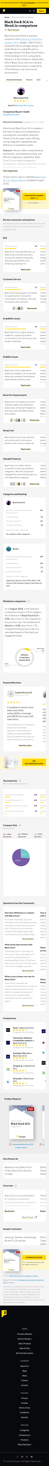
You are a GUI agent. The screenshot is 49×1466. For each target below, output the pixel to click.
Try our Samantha (27, 2)
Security (24, 1417)
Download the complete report (34, 196)
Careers (24, 1380)
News (24, 1375)
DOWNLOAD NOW (34, 1257)
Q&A (38, 80)
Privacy (24, 1398)
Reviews (29, 80)
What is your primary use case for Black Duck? (20, 978)
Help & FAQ (24, 1348)
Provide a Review (24, 1334)
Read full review (25, 745)
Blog (25, 1371)
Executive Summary (14, 80)
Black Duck (27, 1217)
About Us (24, 1366)
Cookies (24, 1403)
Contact (24, 1385)
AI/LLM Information (24, 1353)
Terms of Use (24, 1407)
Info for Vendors (24, 1339)
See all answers (28, 939)
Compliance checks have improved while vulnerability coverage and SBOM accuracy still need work (20, 713)
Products (25, 1440)
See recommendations (34, 762)
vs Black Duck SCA (23, 1028)
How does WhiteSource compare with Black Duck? (19, 914)
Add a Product (24, 1343)
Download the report (11, 114)
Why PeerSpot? (13, 30)
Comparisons (24, 1435)
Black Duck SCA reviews (24, 105)
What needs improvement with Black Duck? (18, 946)
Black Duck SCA (21, 98)
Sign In (41, 11)
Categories (24, 1430)
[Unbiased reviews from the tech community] (8, 11)
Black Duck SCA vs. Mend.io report (23, 1276)
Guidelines (24, 1412)
